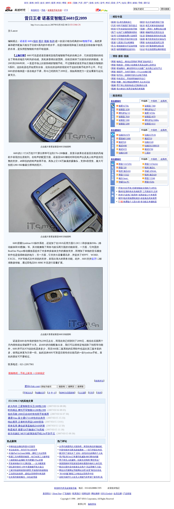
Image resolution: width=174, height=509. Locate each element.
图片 (41, 41)
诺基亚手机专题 (55, 10)
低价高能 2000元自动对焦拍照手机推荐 (28, 414)
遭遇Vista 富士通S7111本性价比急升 (26, 418)
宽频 (75, 3)
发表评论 (99, 381)
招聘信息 (86, 493)
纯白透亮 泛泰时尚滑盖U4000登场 (26, 422)
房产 (86, 3)
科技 (59, 3)
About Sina (57, 493)
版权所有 (92, 504)
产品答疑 (127, 493)
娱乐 (42, 3)
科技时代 (35, 10)
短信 (124, 3)
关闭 (99, 393)
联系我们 (76, 493)
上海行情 (20, 55)
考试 (108, 3)
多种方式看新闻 (67, 393)
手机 (43, 10)
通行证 (147, 3)
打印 (91, 393)
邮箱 (135, 3)
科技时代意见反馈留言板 (65, 488)
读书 (102, 3)
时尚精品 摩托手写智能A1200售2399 (27, 410)
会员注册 (118, 493)
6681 (30, 41)
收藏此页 (40, 393)
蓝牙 (94, 259)
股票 (53, 3)
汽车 (81, 3)
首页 (26, 3)
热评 (52, 41)
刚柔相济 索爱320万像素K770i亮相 (26, 429)
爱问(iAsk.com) (32, 386)
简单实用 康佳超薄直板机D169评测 (26, 426)
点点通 (82, 393)
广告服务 (67, 493)
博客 (64, 3)
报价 (35, 41)
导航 (140, 3)
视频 (46, 41)
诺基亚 (23, 41)
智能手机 (87, 41)
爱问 (129, 3)
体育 (37, 3)
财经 (48, 3)
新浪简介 (47, 493)
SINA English (106, 493)
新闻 (32, 3)
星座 (113, 3)
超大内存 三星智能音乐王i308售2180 (27, 406)
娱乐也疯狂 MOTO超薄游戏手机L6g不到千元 (31, 433)
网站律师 (95, 493)
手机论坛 (28, 393)
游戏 (91, 3)
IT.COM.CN (75, 25)
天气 (119, 3)
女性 (97, 3)
